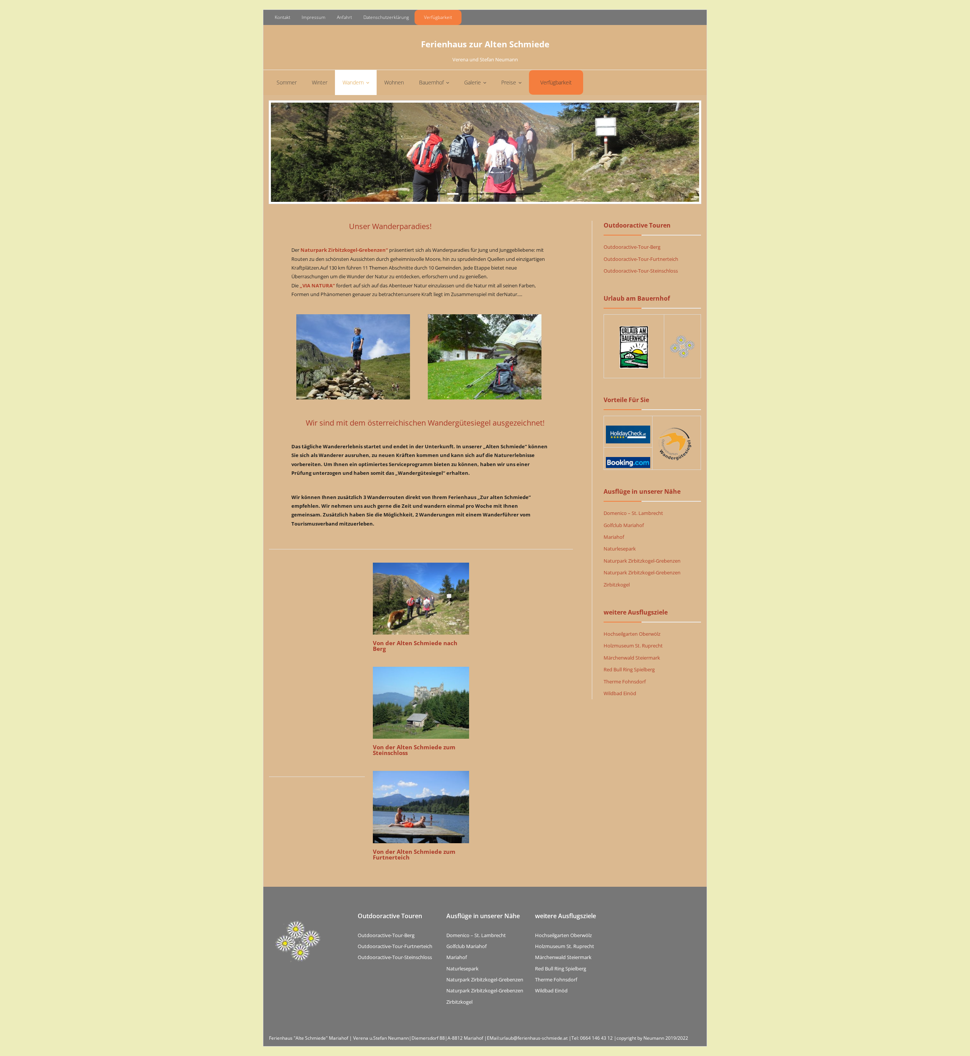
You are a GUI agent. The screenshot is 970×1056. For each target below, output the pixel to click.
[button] (954, 11)
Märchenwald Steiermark (632, 657)
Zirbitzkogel (617, 584)
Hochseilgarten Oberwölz (632, 633)
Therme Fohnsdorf (625, 681)
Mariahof (614, 536)
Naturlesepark (620, 548)
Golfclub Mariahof (624, 525)
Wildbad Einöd (620, 693)
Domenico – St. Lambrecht (633, 513)
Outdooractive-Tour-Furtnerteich (641, 259)
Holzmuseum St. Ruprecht (633, 645)
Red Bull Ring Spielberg (629, 669)
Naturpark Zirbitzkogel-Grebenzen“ (344, 249)
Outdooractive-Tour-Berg (632, 246)
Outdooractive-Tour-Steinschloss (641, 270)
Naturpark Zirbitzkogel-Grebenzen (642, 560)
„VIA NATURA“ (317, 285)
